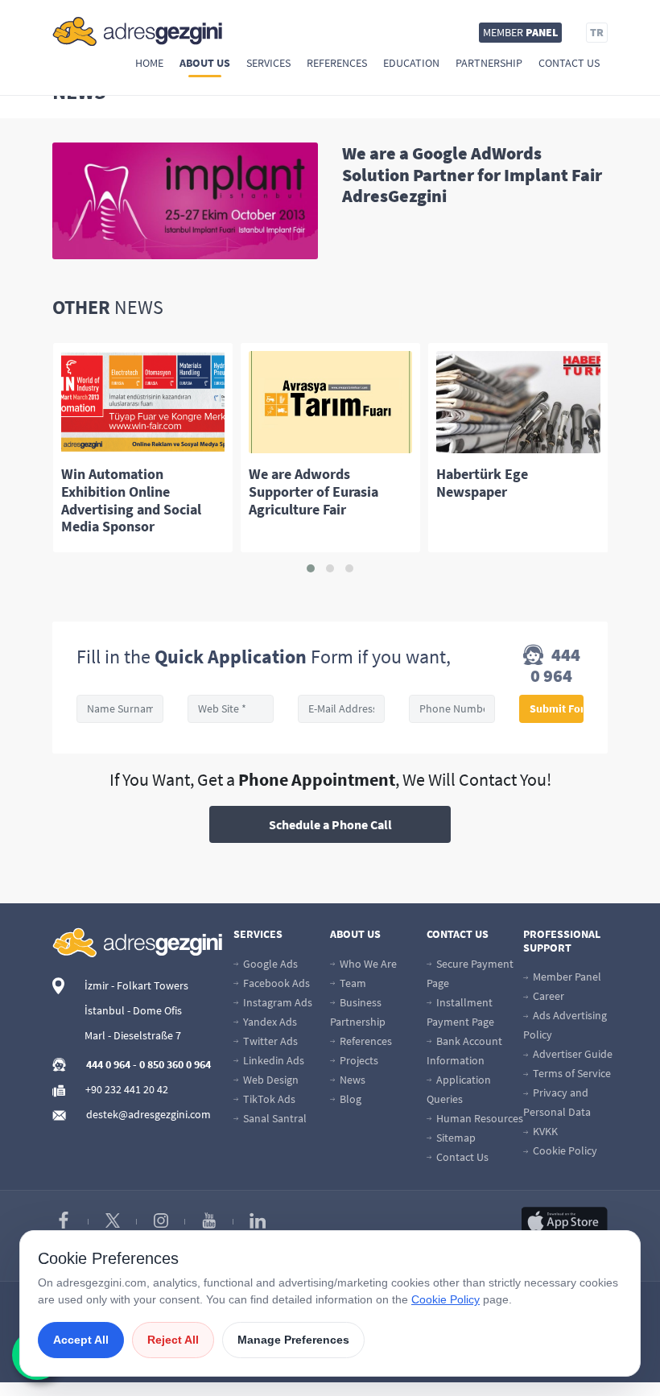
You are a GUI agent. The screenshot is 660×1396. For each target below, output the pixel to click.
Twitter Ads (269, 1041)
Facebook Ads (275, 983)
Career (547, 996)
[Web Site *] (231, 709)
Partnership (489, 63)
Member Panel (565, 976)
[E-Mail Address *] (341, 709)
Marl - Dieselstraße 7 (133, 1035)
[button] (310, 568)
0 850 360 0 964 (175, 1064)
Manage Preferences (293, 1339)
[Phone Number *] (452, 709)
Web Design (270, 1079)
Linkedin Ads (272, 1060)
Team (351, 983)
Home (149, 63)
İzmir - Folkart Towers (136, 985)
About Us (204, 63)
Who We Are (367, 963)
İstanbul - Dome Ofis (133, 1010)
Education (411, 63)
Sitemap (455, 1137)
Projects (357, 1060)
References (337, 63)
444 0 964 (555, 665)
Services (268, 63)
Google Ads (269, 963)
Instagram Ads (276, 1002)
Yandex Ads (269, 1021)
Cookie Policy (563, 1150)
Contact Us (569, 63)
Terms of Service (570, 1073)
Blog (349, 1099)
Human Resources (478, 1118)
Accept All (81, 1339)
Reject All (173, 1339)
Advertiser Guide (571, 1054)
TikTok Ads (268, 1099)
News (351, 1079)
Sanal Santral (274, 1118)
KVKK (544, 1131)
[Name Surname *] (119, 709)
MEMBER (520, 32)
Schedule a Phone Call (330, 824)
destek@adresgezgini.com (148, 1114)
